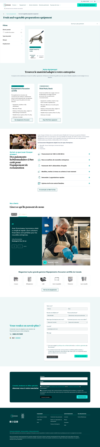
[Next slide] (20, 246)
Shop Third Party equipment (50, 120)
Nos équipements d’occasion (22, 120)
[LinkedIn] (17, 422)
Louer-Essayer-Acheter (42, 417)
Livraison (66, 417)
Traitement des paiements (56, 417)
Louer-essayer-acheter (32, 56)
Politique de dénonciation (34, 431)
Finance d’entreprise (55, 424)
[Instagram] (13, 422)
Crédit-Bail (39, 419)
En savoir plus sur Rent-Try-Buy (47, 189)
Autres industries (33, 5)
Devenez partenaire (44, 5)
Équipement (23, 5)
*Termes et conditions (24, 431)
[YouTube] (15, 422)
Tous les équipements (11, 14)
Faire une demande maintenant (87, 5)
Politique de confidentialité (15, 431)
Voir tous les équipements (50, 290)
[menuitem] (15, 5)
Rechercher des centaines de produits (14, 8)
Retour (65, 419)
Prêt (38, 422)
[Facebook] (10, 422)
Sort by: (73, 23)
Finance (14, 5)
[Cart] (95, 1)
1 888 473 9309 (86, 1)
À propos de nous (54, 5)
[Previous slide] (14, 246)
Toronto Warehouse (82, 417)
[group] (14, 214)
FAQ (65, 425)
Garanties (66, 422)
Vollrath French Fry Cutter (34, 50)
